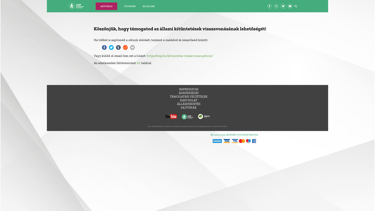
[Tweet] (111, 49)
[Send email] (132, 49)
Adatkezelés (189, 93)
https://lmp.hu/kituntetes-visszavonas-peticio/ (180, 56)
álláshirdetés (188, 104)
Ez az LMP (149, 6)
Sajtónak (189, 107)
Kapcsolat (188, 100)
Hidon (225, 126)
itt (138, 63)
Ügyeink (130, 6)
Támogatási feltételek (189, 96)
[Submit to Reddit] (125, 49)
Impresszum (188, 89)
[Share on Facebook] (104, 49)
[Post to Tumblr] (118, 49)
